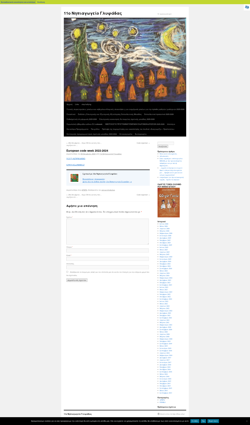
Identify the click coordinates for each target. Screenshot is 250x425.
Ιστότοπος (70, 264)
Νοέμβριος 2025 (165, 240)
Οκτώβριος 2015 (165, 386)
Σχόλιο (69, 217)
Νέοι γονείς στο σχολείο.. (168, 154)
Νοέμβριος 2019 (165, 341)
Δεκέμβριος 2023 (165, 280)
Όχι (203, 421)
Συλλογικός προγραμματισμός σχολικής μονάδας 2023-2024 (92, 134)
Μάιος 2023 (164, 289)
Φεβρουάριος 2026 (166, 233)
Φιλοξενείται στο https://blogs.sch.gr (172, 414)
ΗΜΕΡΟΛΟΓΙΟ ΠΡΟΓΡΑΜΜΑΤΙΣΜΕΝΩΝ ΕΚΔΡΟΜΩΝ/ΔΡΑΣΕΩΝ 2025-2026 (134, 124)
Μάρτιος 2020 (164, 336)
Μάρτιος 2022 (164, 308)
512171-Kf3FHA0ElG (75, 158)
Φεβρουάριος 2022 (166, 311)
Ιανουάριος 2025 (165, 259)
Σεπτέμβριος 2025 (166, 245)
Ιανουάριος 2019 (165, 348)
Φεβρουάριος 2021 (166, 325)
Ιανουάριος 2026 (165, 235)
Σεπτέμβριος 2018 (166, 350)
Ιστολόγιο (171, 124)
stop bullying (86, 104)
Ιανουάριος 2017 (165, 362)
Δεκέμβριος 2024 (165, 261)
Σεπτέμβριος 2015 (166, 388)
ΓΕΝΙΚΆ (162, 402)
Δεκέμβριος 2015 (165, 381)
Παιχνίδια (95, 129)
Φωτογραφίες (141, 134)
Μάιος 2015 (164, 390)
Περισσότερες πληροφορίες (94, 179)
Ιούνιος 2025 (164, 247)
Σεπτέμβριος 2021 (166, 318)
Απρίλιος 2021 (165, 320)
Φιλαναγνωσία (125, 134)
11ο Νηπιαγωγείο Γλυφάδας (110, 154)
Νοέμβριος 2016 (165, 367)
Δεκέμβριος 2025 (165, 238)
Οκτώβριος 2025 (165, 243)
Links (77, 104)
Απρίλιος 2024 (165, 273)
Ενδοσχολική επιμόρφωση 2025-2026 (82, 119)
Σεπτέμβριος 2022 (166, 299)
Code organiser (143, 143)
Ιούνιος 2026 (164, 224)
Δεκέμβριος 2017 (165, 358)
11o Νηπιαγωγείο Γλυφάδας (93, 13)
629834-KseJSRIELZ (75, 164)
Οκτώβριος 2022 (165, 297)
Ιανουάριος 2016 (165, 379)
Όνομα (69, 247)
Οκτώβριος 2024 (165, 266)
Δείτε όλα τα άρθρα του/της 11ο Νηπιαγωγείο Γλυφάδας (107, 181)
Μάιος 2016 (164, 374)
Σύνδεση (41, 2)
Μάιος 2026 (164, 226)
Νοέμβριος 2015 (165, 383)
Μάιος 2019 (164, 346)
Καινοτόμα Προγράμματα (77, 129)
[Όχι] (246, 421)
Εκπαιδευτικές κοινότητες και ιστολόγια (18, 2)
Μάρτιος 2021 (164, 322)
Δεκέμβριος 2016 (165, 365)
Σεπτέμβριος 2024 (166, 268)
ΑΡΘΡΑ (84, 190)
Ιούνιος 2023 (164, 287)
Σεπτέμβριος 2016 (166, 372)
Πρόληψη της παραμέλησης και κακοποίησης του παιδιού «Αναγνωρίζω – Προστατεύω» (138, 129)
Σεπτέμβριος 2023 (166, 285)
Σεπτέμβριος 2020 (166, 329)
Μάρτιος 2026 (164, 231)
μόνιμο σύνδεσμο (108, 190)
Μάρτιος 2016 (164, 376)
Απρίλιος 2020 (165, 334)
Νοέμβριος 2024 (165, 264)
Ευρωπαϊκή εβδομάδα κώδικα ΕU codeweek (84, 124)
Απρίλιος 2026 (165, 228)
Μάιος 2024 (164, 271)
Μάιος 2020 (164, 332)
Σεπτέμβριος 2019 (166, 343)
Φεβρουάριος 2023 (166, 292)
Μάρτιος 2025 (164, 254)
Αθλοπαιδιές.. (164, 156)
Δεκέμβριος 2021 (165, 313)
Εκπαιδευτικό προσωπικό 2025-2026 (159, 114)
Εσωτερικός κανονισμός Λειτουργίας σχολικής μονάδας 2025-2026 (127, 119)
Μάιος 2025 (164, 250)
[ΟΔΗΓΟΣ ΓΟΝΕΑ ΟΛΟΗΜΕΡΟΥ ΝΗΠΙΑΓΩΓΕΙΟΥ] (169, 217)
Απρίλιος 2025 (165, 252)
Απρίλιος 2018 (165, 353)
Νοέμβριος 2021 (165, 315)
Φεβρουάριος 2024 (166, 278)
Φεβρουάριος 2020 (166, 339)
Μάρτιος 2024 (164, 275)
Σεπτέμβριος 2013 (166, 393)
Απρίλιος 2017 (165, 360)
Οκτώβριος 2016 (165, 369)
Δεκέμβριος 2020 (165, 327)
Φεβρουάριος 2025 (166, 257)
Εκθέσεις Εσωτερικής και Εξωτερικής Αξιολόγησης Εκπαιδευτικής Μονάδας (110, 114)
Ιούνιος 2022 (164, 301)
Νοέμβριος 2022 (165, 294)
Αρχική (69, 104)
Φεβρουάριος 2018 (166, 355)
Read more (213, 421)
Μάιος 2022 (164, 304)
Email (68, 255)
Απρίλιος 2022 (165, 306)
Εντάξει (195, 421)
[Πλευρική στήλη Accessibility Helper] (247, 7)
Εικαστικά (71, 114)
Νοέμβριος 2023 (165, 282)
